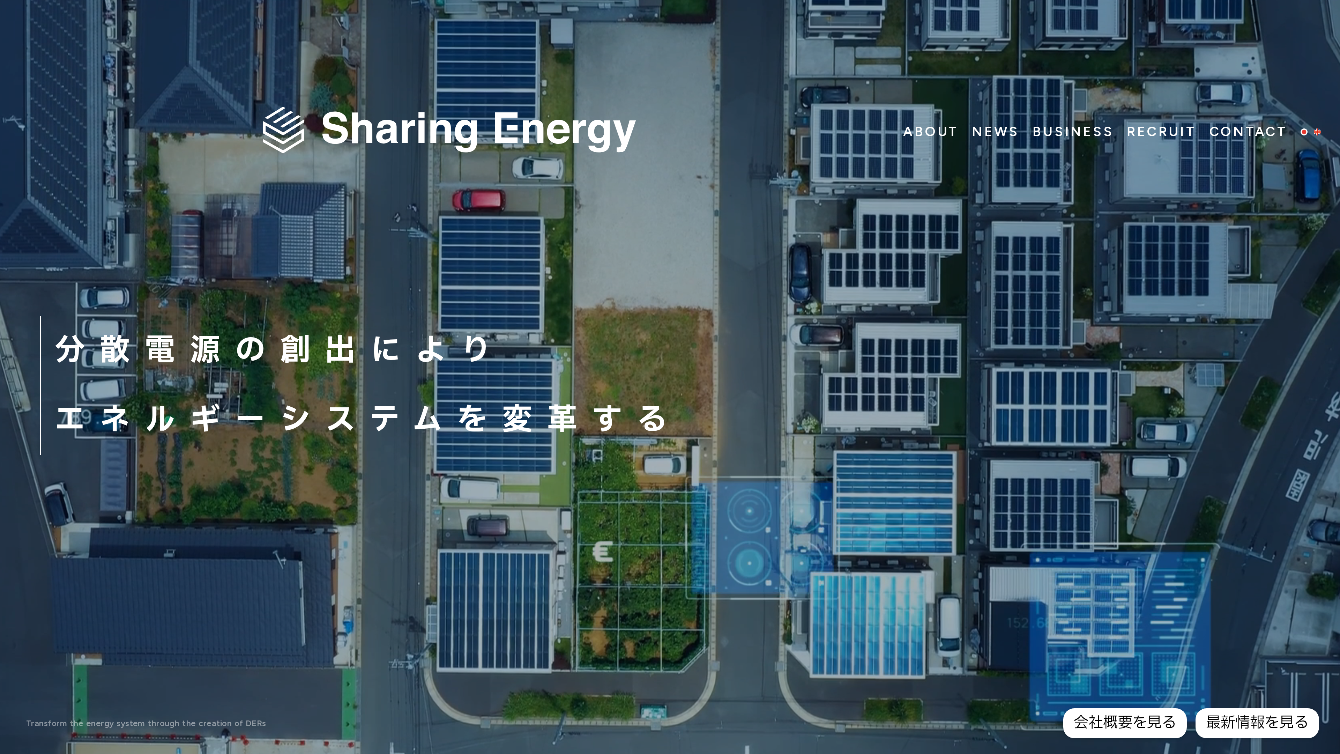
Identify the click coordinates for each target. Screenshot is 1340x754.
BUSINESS (1073, 132)
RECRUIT (1161, 132)
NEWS (995, 132)
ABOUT (931, 132)
